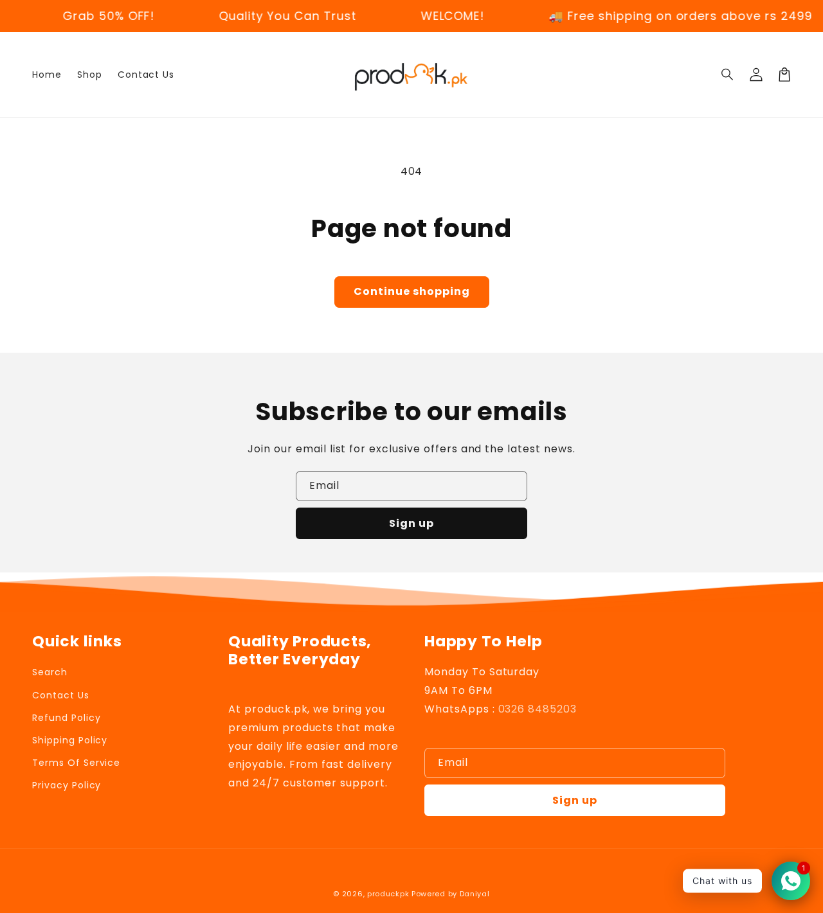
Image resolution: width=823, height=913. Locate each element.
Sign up (411, 523)
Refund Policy (66, 717)
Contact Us (60, 695)
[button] (728, 74)
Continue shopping (412, 291)
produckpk (388, 894)
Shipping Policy (69, 740)
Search (50, 672)
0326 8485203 (537, 709)
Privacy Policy (66, 785)
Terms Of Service (76, 762)
